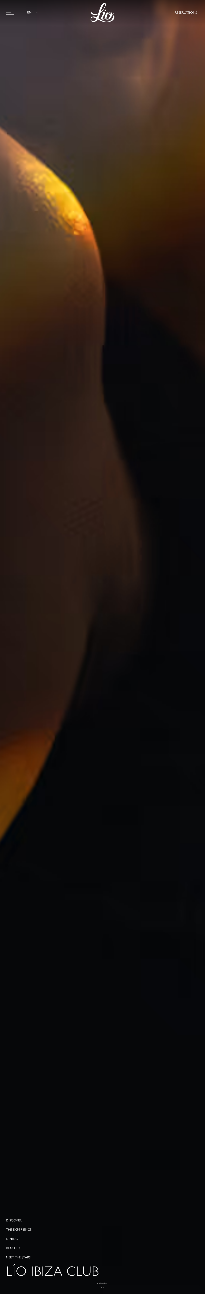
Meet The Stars (18, 1257)
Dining (12, 1239)
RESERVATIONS (186, 12)
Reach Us (13, 1248)
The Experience (19, 1229)
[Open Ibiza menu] (10, 13)
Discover (14, 1220)
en (29, 12)
